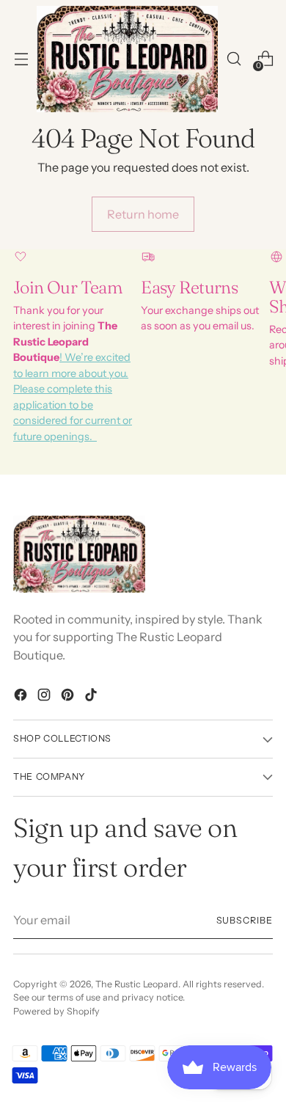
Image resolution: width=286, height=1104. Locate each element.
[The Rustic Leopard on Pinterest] (69, 696)
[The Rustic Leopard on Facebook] (22, 696)
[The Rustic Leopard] (127, 59)
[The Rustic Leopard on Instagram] (45, 696)
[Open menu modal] (21, 59)
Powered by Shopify (56, 1011)
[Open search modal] (234, 59)
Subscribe (244, 920)
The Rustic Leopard (136, 984)
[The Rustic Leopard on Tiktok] (92, 696)
